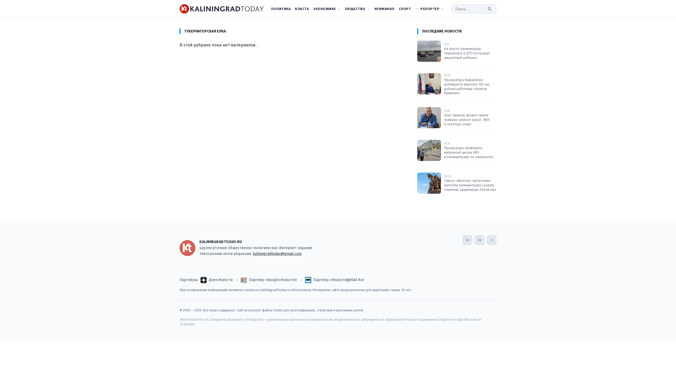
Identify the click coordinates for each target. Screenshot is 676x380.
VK (467, 240)
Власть (302, 9)
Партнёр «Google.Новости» (273, 280)
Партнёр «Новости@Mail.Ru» (338, 280)
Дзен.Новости (221, 280)
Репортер (429, 9)
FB (479, 240)
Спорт (405, 9)
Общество (355, 9)
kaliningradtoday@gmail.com (277, 253)
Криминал (384, 9)
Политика (281, 9)
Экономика (324, 9)
